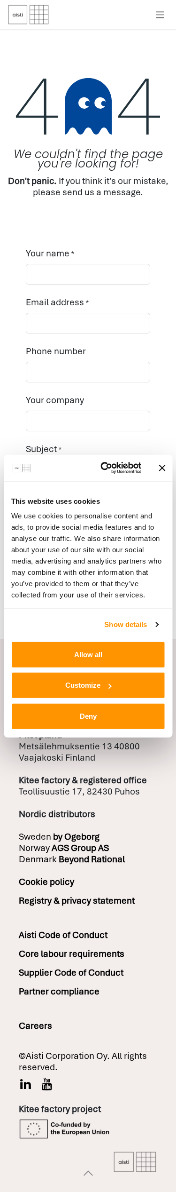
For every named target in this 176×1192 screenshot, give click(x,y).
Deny (88, 716)
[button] (88, 1173)
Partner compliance (59, 991)
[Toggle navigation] (160, 14)
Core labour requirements (71, 954)
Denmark (72, 859)
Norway (64, 848)
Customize (82, 685)
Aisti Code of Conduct (63, 935)
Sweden (59, 836)
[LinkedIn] (25, 1084)
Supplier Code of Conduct (71, 972)
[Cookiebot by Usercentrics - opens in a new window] (105, 468)
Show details (125, 624)
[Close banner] (162, 468)
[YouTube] (47, 1084)
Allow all (88, 654)
